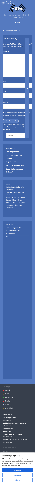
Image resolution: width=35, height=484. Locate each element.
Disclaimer (6, 451)
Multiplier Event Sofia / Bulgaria (14, 423)
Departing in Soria (12, 152)
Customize (17, 475)
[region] (17, 468)
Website (5, 102)
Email (5, 91)
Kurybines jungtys (12, 197)
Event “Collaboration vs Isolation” (15, 440)
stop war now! (11, 162)
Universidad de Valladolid (15, 192)
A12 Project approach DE (11, 31)
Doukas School (11, 200)
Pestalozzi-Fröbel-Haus (14, 205)
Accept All (17, 470)
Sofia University (11, 202)
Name (5, 81)
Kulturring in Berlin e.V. (14, 187)
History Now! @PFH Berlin (15, 165)
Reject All (17, 480)
